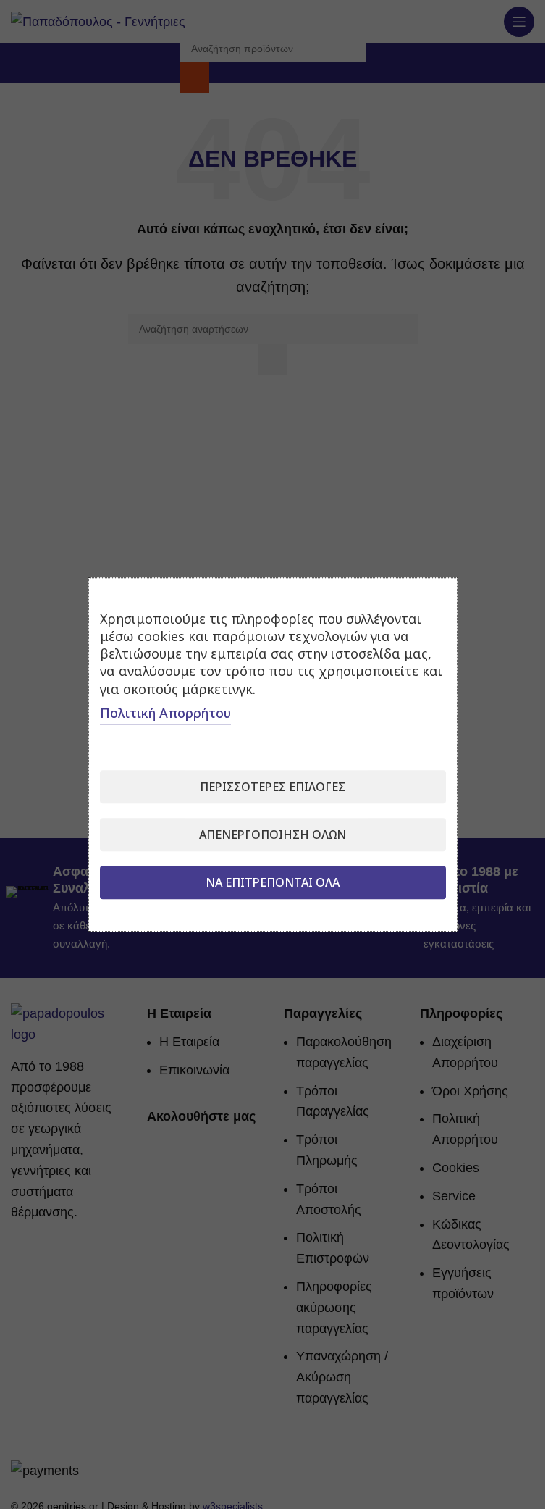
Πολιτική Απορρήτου (165, 713)
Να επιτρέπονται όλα (273, 882)
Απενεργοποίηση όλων (272, 835)
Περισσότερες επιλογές (272, 787)
